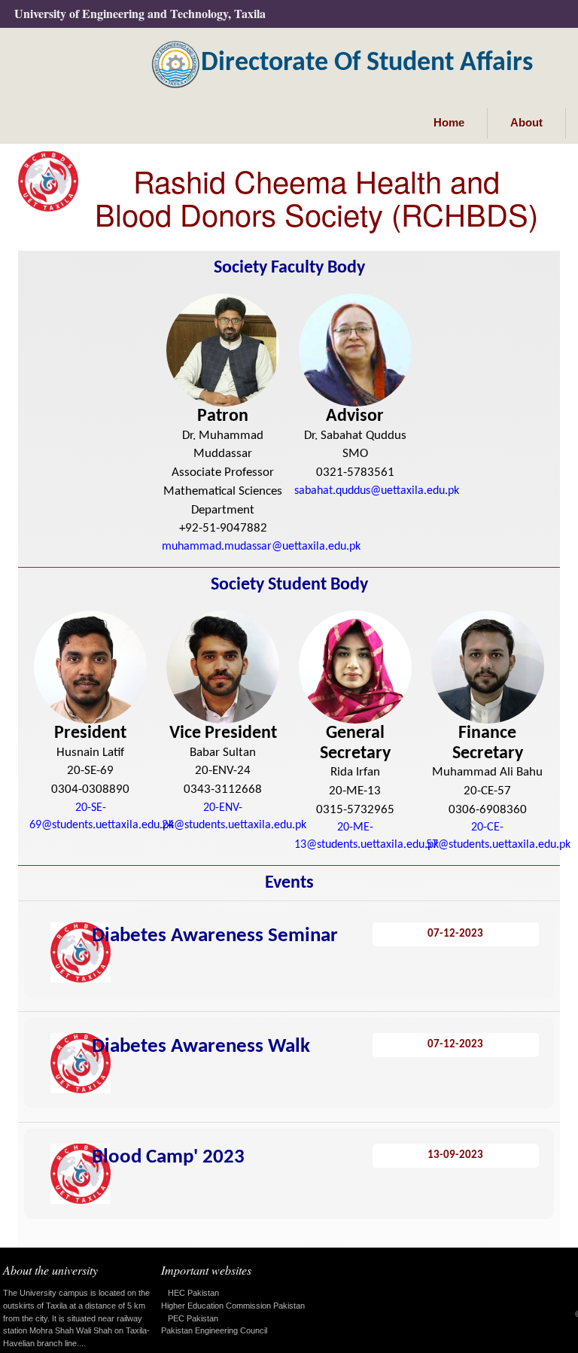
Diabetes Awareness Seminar (215, 936)
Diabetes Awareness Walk (201, 1047)
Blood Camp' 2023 (168, 1157)
